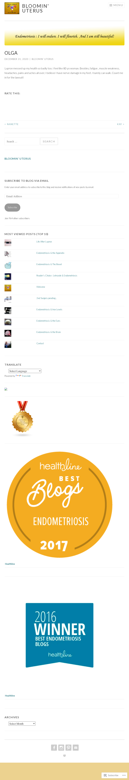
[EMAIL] (75, 748)
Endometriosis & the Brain (48, 332)
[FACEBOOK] (53, 748)
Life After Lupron (44, 241)
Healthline (10, 564)
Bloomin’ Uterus (18, 158)
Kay (120, 124)
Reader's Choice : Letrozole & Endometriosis (56, 275)
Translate (26, 376)
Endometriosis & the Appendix (50, 253)
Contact (40, 343)
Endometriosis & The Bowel (49, 264)
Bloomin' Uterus (35, 8)
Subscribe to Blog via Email (27, 180)
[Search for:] (22, 141)
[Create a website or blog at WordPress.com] (64, 755)
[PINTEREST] (68, 748)
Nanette (12, 124)
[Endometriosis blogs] (23, 436)
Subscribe (12, 207)
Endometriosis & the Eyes (48, 320)
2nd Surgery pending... (46, 298)
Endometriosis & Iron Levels (49, 309)
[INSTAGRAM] (61, 748)
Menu (118, 5)
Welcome (40, 286)
